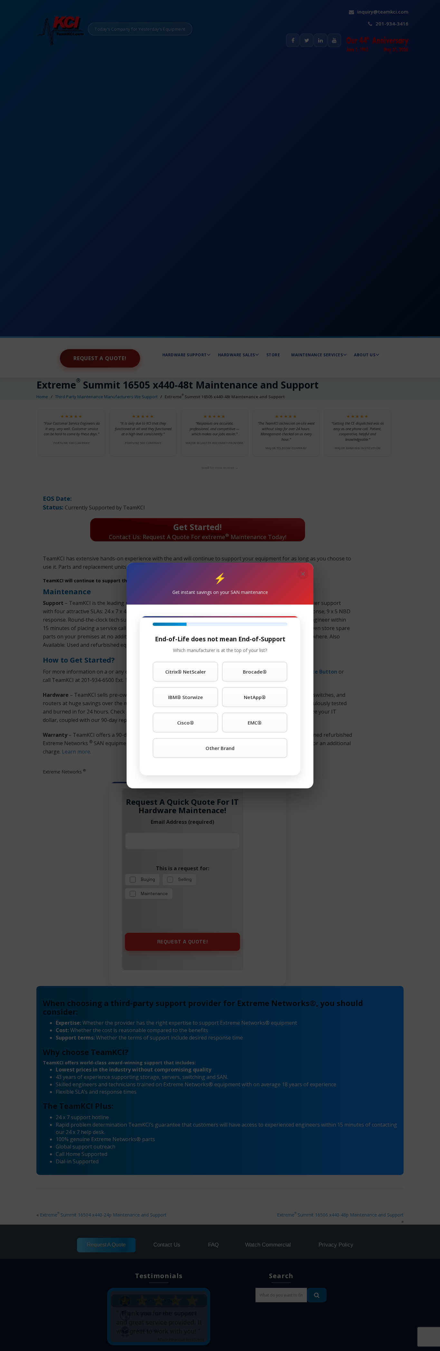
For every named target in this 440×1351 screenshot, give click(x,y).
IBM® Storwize (185, 697)
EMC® (255, 722)
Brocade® (255, 671)
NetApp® (255, 697)
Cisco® (185, 722)
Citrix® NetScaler (185, 671)
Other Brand (220, 748)
